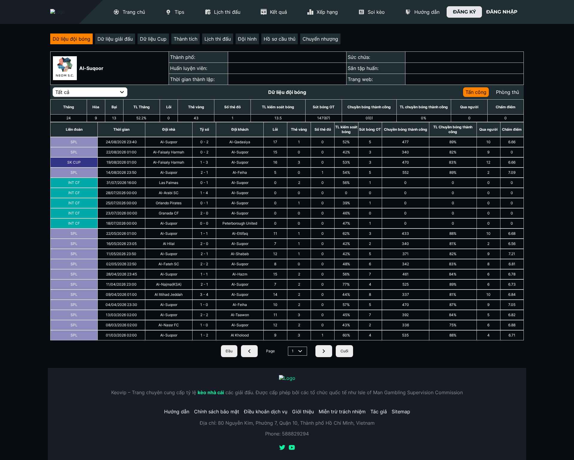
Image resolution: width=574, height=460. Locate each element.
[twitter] (282, 448)
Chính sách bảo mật (216, 412)
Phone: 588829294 (287, 434)
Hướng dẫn (176, 412)
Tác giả (378, 412)
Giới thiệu (303, 412)
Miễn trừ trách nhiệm (342, 412)
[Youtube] (291, 448)
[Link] (68, 12)
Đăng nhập (501, 12)
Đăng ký (464, 12)
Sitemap (401, 412)
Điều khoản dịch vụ (265, 412)
